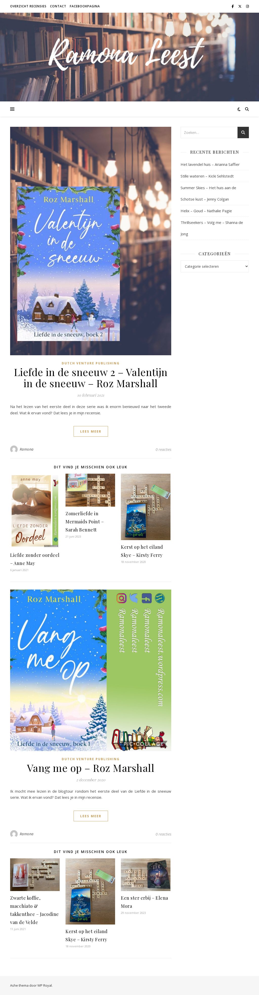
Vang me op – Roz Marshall (91, 767)
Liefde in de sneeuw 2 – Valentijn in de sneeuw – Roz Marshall (91, 377)
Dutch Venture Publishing (91, 363)
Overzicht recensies (28, 6)
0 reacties (163, 449)
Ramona (27, 449)
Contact (58, 6)
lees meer (90, 431)
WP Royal (44, 985)
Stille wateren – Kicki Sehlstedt (207, 176)
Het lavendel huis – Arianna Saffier (210, 164)
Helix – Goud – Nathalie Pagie (206, 210)
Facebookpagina (85, 6)
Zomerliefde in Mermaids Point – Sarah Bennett (85, 521)
